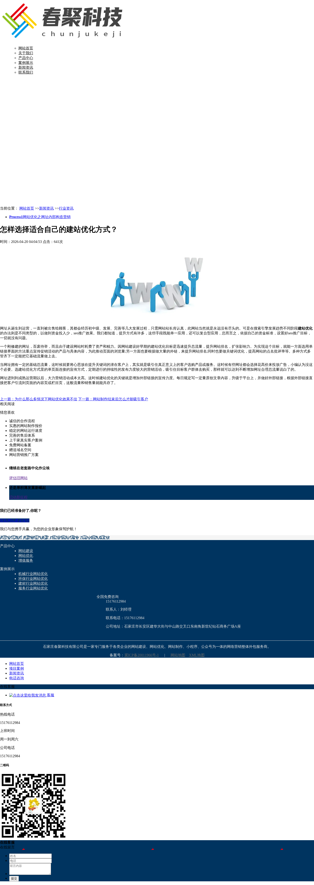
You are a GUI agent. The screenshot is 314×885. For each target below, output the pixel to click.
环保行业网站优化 (33, 579)
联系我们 (25, 72)
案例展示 (25, 63)
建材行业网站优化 (33, 583)
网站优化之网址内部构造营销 (40, 217)
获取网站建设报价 (14, 520)
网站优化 (25, 556)
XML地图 (197, 655)
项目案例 (16, 668)
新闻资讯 (25, 67)
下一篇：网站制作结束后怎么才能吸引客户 (113, 399)
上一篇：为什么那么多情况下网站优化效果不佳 (38, 399)
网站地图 (178, 655)
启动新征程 (18, 497)
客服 (50, 695)
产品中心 (25, 58)
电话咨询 (16, 678)
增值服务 (25, 560)
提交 (14, 878)
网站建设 (25, 551)
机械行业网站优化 (33, 574)
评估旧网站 (18, 478)
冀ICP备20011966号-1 (141, 655)
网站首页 (25, 48)
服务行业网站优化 (33, 588)
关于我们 (25, 53)
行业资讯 (66, 208)
